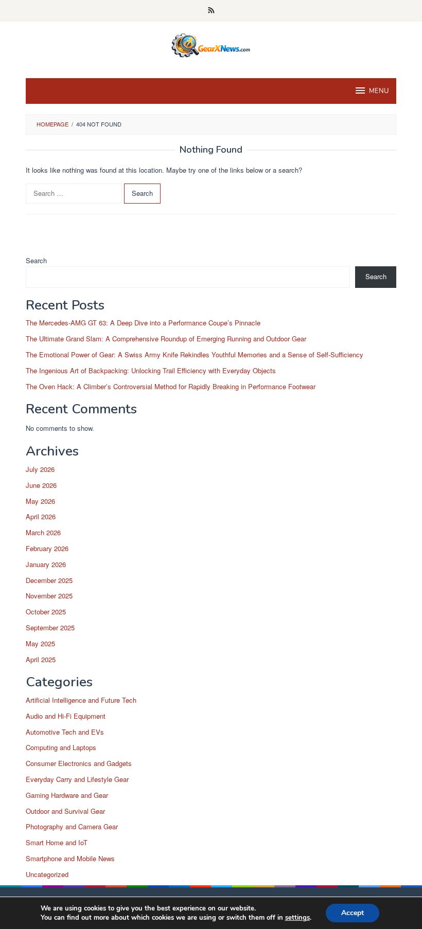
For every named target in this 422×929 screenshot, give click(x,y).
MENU (379, 91)
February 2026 (47, 548)
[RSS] (211, 11)
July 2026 (40, 469)
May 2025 (40, 643)
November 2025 (49, 595)
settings (297, 917)
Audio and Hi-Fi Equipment (66, 716)
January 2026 (46, 564)
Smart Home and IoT (56, 842)
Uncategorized (47, 874)
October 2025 (46, 611)
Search (36, 260)
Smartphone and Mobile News (70, 858)
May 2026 (40, 501)
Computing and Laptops (61, 747)
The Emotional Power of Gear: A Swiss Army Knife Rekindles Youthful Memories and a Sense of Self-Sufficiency (194, 354)
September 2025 (50, 627)
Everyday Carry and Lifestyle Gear (77, 779)
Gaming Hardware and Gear (67, 795)
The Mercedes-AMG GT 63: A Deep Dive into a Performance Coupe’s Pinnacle (143, 322)
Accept (352, 913)
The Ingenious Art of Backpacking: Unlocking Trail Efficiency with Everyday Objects (151, 370)
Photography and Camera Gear (72, 826)
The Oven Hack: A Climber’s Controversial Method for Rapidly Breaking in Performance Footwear (170, 386)
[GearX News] (211, 43)
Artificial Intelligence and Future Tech (81, 700)
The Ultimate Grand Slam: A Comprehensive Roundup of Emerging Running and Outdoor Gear (166, 338)
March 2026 (43, 532)
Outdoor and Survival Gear (65, 811)
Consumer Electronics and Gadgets (79, 763)
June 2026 (41, 485)
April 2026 (41, 516)
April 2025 (41, 659)
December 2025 (49, 580)
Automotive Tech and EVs (65, 732)
